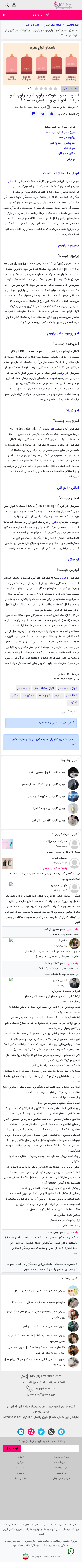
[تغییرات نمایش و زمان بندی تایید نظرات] (7, 943)
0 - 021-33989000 (45, 1389)
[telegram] (52, 114)
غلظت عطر (23, 688)
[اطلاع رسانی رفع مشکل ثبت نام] (7, 888)
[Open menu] (78, 5)
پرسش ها (20, 1468)
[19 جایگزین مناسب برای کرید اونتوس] (7, 863)
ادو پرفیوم (63, 373)
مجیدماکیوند (59, 858)
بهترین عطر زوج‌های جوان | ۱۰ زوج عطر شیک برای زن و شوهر (36, 1314)
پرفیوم (65, 306)
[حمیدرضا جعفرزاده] (74, 844)
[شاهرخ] (74, 943)
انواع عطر (71, 695)
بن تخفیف (61, 1473)
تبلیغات (20, 1457)
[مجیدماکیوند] (74, 863)
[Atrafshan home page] (63, 5)
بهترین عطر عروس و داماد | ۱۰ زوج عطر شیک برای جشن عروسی (36, 1338)
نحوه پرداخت (61, 1468)
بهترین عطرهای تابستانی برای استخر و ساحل (39, 1290)
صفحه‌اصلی (72, 25)
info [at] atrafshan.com (44, 1376)
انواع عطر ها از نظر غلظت (60, 132)
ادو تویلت (48, 429)
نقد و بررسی (32, 25)
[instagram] (51, 1431)
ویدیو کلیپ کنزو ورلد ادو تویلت (47, 820)
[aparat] (31, 1431)
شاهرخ (63, 940)
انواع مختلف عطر (44, 688)
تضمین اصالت (61, 1462)
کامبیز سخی (60, 980)
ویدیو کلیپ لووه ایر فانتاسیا (49, 808)
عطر (10, 181)
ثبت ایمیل (12, 1448)
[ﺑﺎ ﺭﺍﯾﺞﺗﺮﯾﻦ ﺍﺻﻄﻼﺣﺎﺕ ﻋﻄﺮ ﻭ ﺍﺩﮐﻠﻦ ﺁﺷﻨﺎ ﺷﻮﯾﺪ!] (7, 844)
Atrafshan (55, 1556)
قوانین (20, 1462)
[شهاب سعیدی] (74, 888)
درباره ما (20, 1473)
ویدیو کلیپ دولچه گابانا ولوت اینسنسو (43, 784)
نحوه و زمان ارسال (61, 1478)
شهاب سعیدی (59, 885)
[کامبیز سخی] (74, 983)
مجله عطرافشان (52, 25)
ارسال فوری (41, 15)
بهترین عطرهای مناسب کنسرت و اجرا (44, 1326)
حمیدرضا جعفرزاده (56, 841)
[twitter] (43, 114)
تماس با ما (20, 1478)
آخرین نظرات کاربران (66, 834)
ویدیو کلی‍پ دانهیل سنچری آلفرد (46, 772)
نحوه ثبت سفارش (61, 1457)
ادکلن (55, 522)
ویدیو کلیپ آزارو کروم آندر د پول (46, 796)
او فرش (64, 578)
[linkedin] (34, 114)
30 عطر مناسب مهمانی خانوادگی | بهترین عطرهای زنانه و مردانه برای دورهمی (36, 1350)
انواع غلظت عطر (67, 688)
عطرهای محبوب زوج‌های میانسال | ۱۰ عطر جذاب (37, 1302)
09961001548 (41, 1412)
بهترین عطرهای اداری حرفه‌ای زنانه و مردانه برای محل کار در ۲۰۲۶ (34, 1362)
